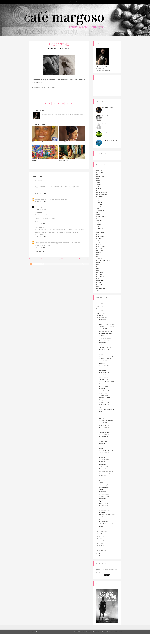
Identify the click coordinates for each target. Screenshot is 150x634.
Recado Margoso (63, 160)
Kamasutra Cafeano (107, 107)
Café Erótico (102, 439)
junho (100, 538)
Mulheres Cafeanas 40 (64, 142)
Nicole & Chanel (103, 517)
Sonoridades (99, 284)
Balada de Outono (103, 466)
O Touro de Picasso (107, 116)
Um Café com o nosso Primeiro (107, 473)
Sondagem (98, 282)
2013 (99, 303)
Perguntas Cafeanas (104, 322)
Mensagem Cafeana (104, 469)
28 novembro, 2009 (40, 236)
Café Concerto (102, 352)
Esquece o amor (103, 407)
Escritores (98, 218)
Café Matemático (103, 416)
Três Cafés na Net (103, 395)
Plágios (97, 266)
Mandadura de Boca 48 (105, 510)
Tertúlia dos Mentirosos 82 (106, 471)
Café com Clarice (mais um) (106, 420)
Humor (97, 230)
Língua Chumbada (103, 501)
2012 (99, 306)
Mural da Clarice (103, 526)
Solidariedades (100, 280)
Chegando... (102, 384)
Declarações (68, 2)
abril (100, 543)
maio (100, 541)
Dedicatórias (99, 204)
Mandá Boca (99, 244)
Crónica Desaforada (104, 349)
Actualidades (99, 170)
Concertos (98, 188)
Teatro (97, 286)
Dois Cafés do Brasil (104, 441)
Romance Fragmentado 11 (106, 338)
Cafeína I (101, 448)
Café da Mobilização (104, 487)
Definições (98, 206)
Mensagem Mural (103, 400)
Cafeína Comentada (104, 446)
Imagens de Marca (100, 232)
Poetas (97, 270)
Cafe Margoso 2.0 (54, 48)
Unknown (37, 197)
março (101, 545)
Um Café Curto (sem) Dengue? (107, 381)
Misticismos (99, 248)
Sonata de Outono (104, 345)
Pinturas (98, 264)
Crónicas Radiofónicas (101, 194)
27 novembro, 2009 (40, 193)
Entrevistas (99, 214)
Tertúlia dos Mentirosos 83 (106, 379)
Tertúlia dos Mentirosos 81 (106, 524)
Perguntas (86, 2)
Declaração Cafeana (104, 329)
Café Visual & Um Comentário (106, 326)
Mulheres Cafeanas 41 (37, 142)
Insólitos (98, 234)
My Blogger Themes (97, 632)
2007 (99, 555)
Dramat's (98, 208)
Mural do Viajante (103, 462)
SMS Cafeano (59, 44)
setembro (102, 531)
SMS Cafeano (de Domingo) (106, 333)
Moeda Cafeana (100, 250)
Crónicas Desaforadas (102, 192)
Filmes (97, 222)
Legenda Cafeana (103, 377)
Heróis (97, 226)
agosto (101, 533)
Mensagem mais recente (35, 259)
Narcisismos (99, 258)
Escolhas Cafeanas (101, 216)
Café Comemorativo (104, 503)
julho (100, 536)
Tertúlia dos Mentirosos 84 (106, 347)
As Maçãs (104, 132)
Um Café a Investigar (104, 434)
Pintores (98, 262)
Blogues (98, 180)
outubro (101, 529)
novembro (102, 317)
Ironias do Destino (100, 236)
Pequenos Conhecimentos (103, 260)
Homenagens (99, 228)
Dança (97, 198)
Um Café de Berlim (104, 459)
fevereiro (101, 548)
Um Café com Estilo (104, 365)
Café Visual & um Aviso (105, 358)
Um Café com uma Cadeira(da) (107, 356)
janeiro (101, 550)
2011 (99, 308)
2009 (99, 313)
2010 (99, 311)
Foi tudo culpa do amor (105, 397)
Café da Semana (103, 363)
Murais (97, 254)
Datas (97, 200)
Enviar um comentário (39, 251)
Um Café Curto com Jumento (106, 409)
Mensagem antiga (84, 259)
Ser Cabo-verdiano (101, 276)
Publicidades (99, 274)
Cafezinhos (99, 184)
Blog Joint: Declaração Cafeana (107, 514)
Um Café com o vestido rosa (106, 508)
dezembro (102, 315)
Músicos (98, 256)
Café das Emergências (104, 485)
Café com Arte (102, 430)
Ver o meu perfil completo (103, 70)
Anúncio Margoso (103, 436)
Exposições (99, 220)
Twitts (97, 290)
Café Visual (34, 160)
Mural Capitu (102, 411)
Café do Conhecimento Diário (110, 140)
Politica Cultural (100, 272)
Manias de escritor (101, 246)
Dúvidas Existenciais (101, 210)
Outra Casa (95, 2)
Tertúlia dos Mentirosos (102, 288)
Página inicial (61, 259)
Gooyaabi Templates (116, 632)
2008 (99, 553)
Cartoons (98, 186)
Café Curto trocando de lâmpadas (108, 324)
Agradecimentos (100, 172)
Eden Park (98, 212)
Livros (97, 240)
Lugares (98, 242)
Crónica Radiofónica (104, 521)
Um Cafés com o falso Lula (106, 450)
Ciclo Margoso (102, 475)
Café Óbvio (102, 455)
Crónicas (77, 2)
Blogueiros (98, 178)
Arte (97, 174)
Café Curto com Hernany (105, 331)
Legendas (98, 238)
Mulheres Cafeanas (101, 252)
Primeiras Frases (103, 386)
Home (53, 2)
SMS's (97, 278)
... (35, 204)
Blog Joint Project (100, 176)
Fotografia (98, 224)
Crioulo (97, 190)
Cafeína (59, 2)
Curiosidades (99, 196)
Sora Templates (85, 632)
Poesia (97, 268)
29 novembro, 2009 (40, 247)
